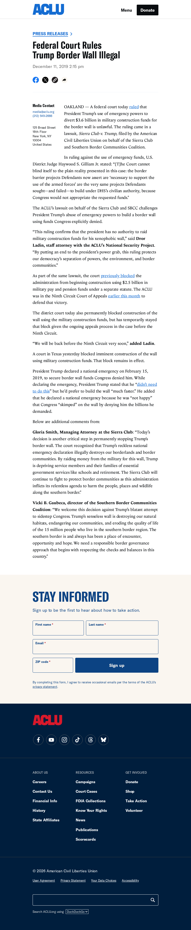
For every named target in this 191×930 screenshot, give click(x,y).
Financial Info (45, 801)
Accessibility (130, 880)
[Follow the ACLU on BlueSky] (103, 739)
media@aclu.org (43, 112)
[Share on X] (45, 81)
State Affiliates (46, 820)
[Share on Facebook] (36, 81)
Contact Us (42, 791)
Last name (96, 624)
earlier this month (124, 296)
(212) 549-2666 (42, 116)
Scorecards (86, 839)
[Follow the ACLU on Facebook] (38, 739)
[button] (55, 80)
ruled (134, 106)
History (39, 810)
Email (39, 643)
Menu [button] (126, 10)
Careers (39, 781)
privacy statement (45, 686)
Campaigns (85, 781)
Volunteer (134, 810)
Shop (130, 791)
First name (43, 624)
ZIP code (41, 662)
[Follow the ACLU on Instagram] (64, 739)
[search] (152, 900)
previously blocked (118, 275)
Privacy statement (73, 880)
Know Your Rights (91, 810)
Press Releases (50, 33)
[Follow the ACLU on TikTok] (77, 739)
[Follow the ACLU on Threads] (90, 739)
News (80, 820)
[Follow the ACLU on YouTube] (51, 739)
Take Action (136, 801)
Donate (147, 10)
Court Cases (86, 791)
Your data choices (103, 880)
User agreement (44, 880)
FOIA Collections (91, 801)
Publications (87, 829)
